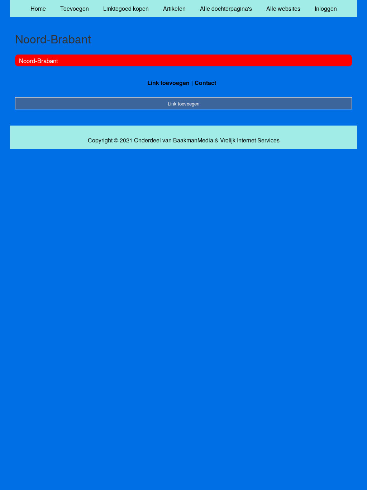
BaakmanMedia (193, 140)
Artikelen (174, 8)
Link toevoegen (168, 83)
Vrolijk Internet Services (250, 140)
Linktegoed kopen (126, 8)
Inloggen (326, 8)
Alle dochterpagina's (226, 8)
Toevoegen (74, 8)
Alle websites (283, 8)
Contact (205, 83)
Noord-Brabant (38, 60)
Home (38, 8)
